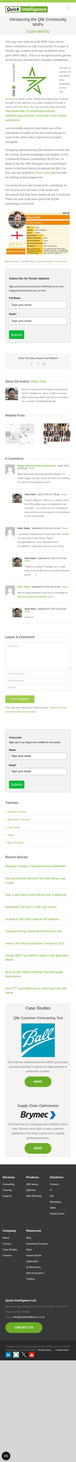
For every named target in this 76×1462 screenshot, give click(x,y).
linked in (8, 1355)
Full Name (15, 298)
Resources (33, 1230)
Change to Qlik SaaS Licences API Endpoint (32, 919)
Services (9, 1177)
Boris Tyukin (23, 587)
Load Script (13, 827)
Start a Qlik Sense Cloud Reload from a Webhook (35, 895)
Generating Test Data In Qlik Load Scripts (31, 907)
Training (7, 1190)
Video (10, 835)
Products (32, 1177)
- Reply (31, 468)
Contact (7, 1243)
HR (51, 1195)
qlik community (16, 1355)
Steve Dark (13, 261)
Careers (7, 1255)
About (6, 1237)
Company (9, 1230)
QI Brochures (33, 1267)
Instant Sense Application (34, 1258)
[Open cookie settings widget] (6, 1456)
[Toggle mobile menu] (69, 8)
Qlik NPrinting (33, 1195)
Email (13, 314)
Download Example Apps (37, 1246)
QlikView (31, 1190)
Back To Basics (15, 842)
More (38, 1081)
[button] (8, 434)
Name (12, 749)
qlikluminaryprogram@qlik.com (34, 596)
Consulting (8, 1184)
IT (51, 1190)
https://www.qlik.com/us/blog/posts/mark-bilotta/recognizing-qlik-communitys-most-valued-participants (36, 115)
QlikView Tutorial (16, 811)
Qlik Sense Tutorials (18, 819)
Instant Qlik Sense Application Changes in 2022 (34, 943)
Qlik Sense (32, 1184)
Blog (28, 1237)
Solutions (56, 1177)
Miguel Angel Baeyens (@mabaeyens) (36, 466)
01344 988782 (38, 31)
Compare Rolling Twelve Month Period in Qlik (33, 931)
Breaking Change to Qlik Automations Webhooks (35, 866)
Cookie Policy (62, 1350)
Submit (16, 334)
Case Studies (10, 1249)
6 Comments (61, 261)
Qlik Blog (23, 106)
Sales (53, 1207)
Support (7, 1195)
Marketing (55, 1201)
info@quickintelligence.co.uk (29, 1317)
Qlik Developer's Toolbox (35, 1276)
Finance (54, 1184)
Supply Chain (57, 1213)
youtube (31, 1355)
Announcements (45, 261)
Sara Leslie (43, 172)
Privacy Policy (44, 1350)
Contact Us (23, 1327)
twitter (24, 1355)
